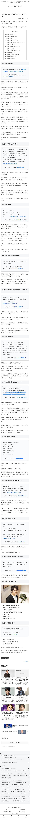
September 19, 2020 (18, 268)
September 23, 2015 (22, 219)
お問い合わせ (15, 813)
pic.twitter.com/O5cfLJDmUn (18, 394)
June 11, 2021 (20, 167)
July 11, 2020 (19, 458)
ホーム (7, 809)
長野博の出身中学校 (10, 48)
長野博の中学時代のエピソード (13, 50)
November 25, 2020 (21, 570)
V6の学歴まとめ (6, 658)
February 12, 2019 (22, 397)
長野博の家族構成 (10, 34)
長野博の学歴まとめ (10, 58)
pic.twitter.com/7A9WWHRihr (18, 216)
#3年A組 (7, 392)
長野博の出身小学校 (10, 52)
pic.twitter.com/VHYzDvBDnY (10, 303)
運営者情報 (22, 809)
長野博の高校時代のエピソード (13, 46)
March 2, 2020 (21, 541)
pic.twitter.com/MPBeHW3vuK (16, 71)
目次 (13, 31)
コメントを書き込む (15, 742)
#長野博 (24, 69)
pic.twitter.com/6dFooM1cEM (14, 492)
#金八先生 (16, 392)
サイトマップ (22, 811)
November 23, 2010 (21, 357)
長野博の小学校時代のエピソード (13, 54)
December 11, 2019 (8, 76)
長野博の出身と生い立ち (11, 36)
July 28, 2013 (14, 634)
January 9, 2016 (22, 495)
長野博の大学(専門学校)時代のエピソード (15, 42)
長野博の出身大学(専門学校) (12, 40)
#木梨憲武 (5, 71)
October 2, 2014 (19, 306)
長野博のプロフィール (11, 56)
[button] (27, 422)
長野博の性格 (9, 38)
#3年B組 (12, 392)
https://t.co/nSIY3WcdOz (9, 538)
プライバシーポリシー (8, 811)
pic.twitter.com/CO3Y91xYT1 (10, 163)
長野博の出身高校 (10, 44)
